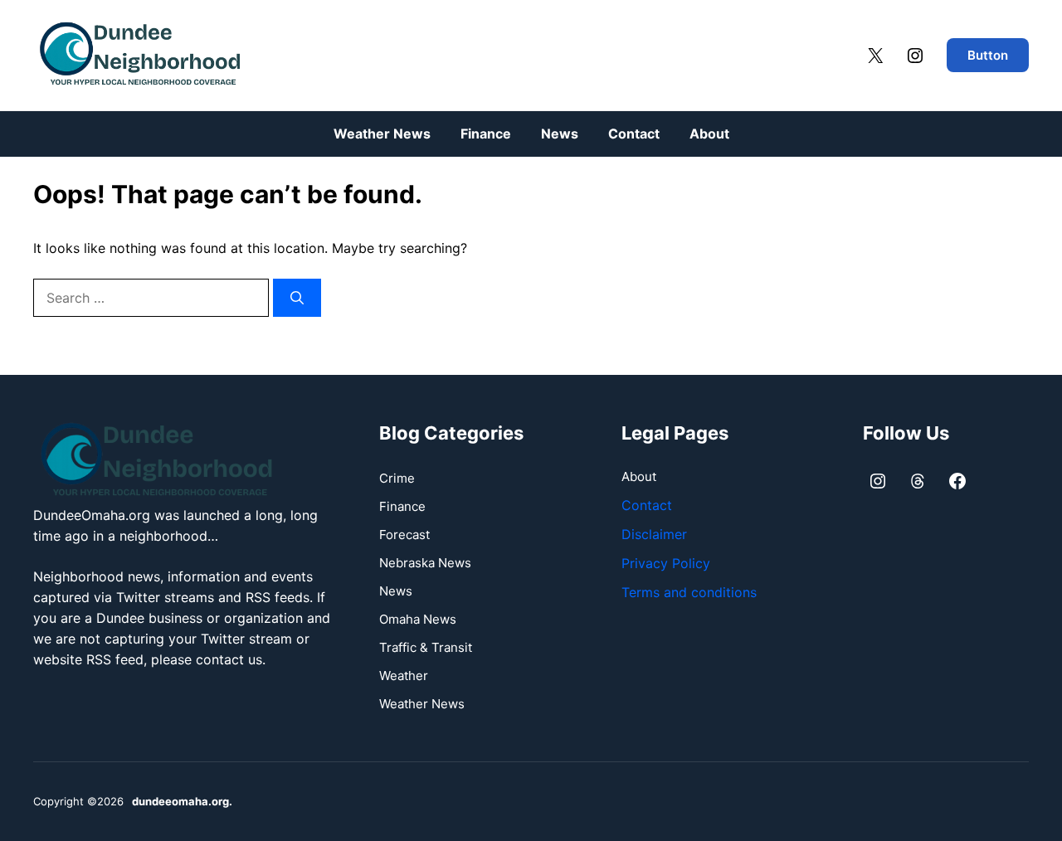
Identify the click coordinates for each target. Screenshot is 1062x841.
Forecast (404, 534)
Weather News (382, 133)
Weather (403, 675)
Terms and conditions (689, 592)
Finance (485, 133)
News (559, 133)
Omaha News (417, 619)
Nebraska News (425, 563)
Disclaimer (654, 534)
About (709, 133)
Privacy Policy (665, 563)
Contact (634, 133)
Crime (397, 478)
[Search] (297, 298)
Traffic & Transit (425, 647)
